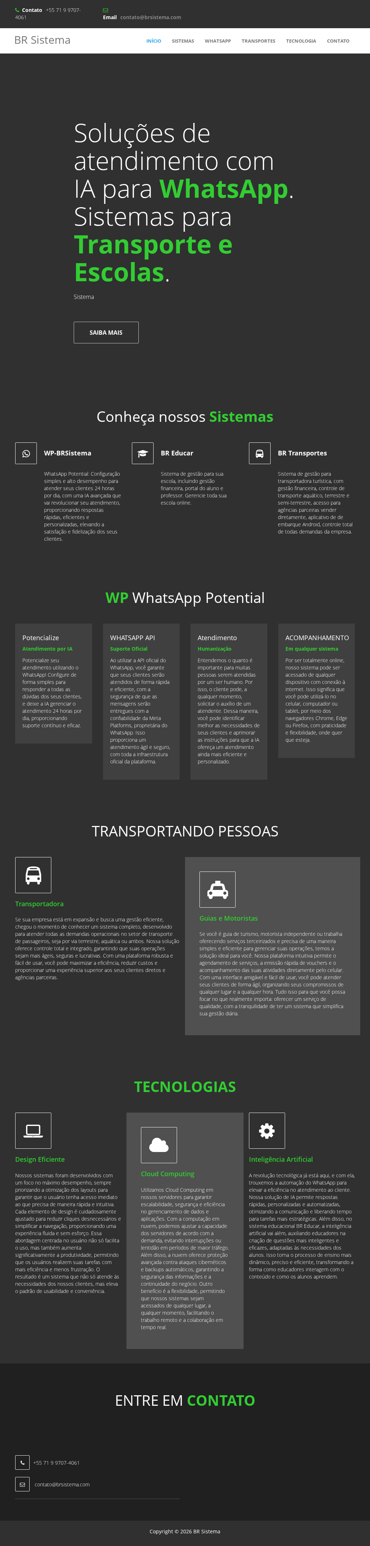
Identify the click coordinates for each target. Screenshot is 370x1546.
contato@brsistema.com (150, 17)
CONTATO (338, 41)
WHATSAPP (218, 41)
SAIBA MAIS (106, 333)
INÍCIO (153, 41)
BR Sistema (42, 39)
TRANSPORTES (258, 41)
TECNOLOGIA (301, 41)
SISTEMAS (183, 41)
